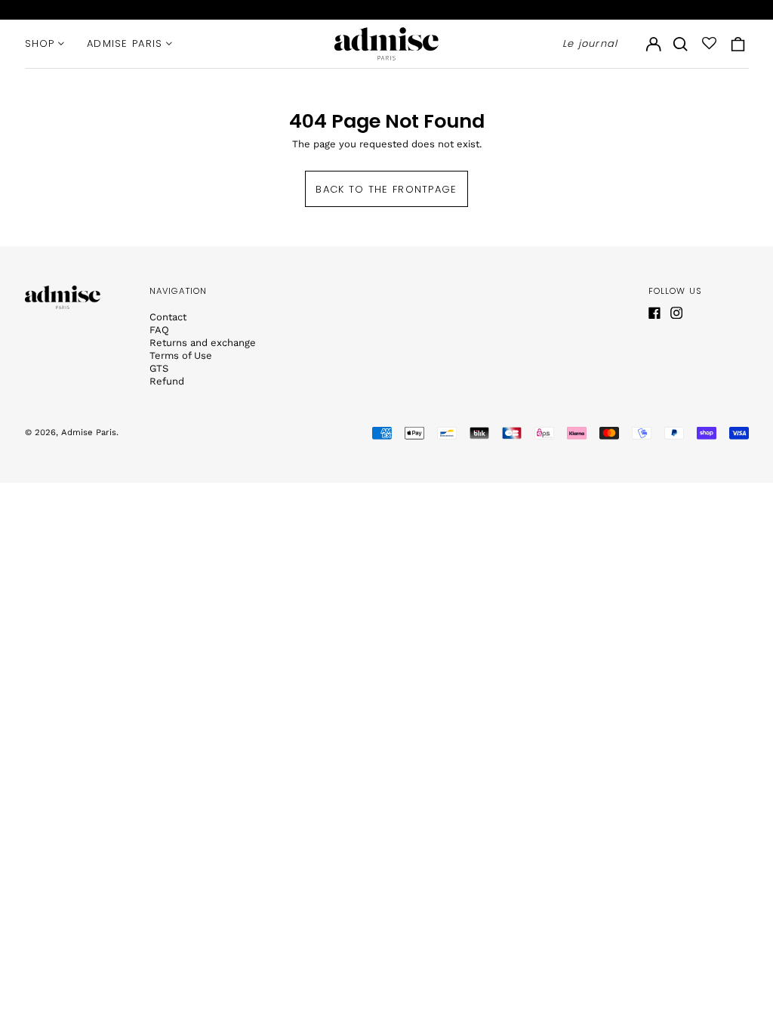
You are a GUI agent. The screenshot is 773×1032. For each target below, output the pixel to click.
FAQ (159, 329)
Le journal (590, 43)
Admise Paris (88, 432)
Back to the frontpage (386, 189)
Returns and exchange (202, 342)
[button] (680, 43)
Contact (167, 317)
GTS (158, 368)
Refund (166, 381)
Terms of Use (180, 355)
